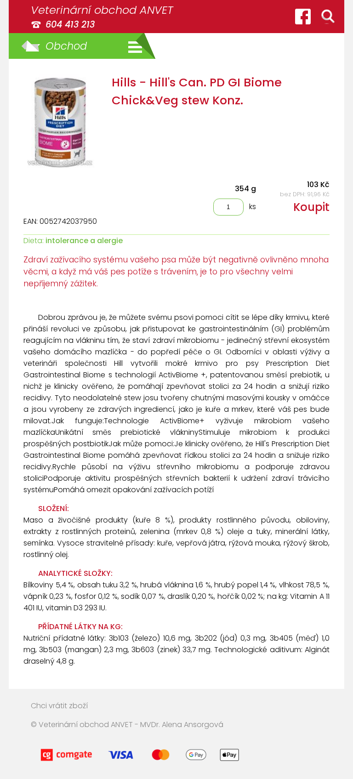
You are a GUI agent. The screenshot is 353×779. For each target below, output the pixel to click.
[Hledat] (327, 16)
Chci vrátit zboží (59, 705)
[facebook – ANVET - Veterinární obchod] (303, 16)
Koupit (311, 207)
